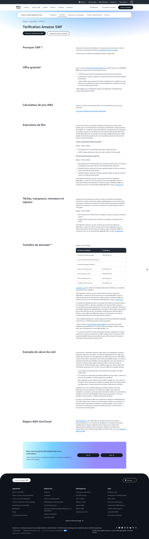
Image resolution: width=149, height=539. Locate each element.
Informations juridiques (115, 515)
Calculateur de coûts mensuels (108, 50)
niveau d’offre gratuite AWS (94, 68)
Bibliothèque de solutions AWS (53, 502)
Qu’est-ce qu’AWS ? (18, 492)
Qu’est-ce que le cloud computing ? (23, 495)
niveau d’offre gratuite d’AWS (96, 324)
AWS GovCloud (80, 421)
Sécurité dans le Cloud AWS (20, 505)
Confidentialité (16, 530)
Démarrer (47, 492)
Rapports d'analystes (50, 514)
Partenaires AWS (49, 517)
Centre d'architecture (50, 505)
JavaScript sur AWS (82, 512)
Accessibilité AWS (113, 512)
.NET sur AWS (80, 499)
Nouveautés (16, 508)
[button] (36, 7)
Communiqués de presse (19, 515)
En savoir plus (119, 185)
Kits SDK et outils (81, 495)
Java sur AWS (80, 505)
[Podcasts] (133, 528)
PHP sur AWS (80, 508)
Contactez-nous (80, 288)
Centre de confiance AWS (51, 499)
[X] (116, 528)
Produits (25, 21)
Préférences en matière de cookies (21, 533)
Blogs (14, 512)
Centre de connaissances (115, 502)
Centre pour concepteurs (83, 492)
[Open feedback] (147, 269)
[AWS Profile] (131, 2)
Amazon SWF (33, 21)
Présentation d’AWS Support (116, 505)
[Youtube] (130, 528)
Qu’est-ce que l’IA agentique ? (21, 499)
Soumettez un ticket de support (117, 495)
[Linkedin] (122, 528)
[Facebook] (119, 528)
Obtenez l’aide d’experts (115, 508)
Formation (47, 495)
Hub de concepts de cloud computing (23, 502)
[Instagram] (125, 528)
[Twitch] (127, 528)
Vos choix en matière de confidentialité (53, 530)
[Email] (136, 528)
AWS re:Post (111, 499)
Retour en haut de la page (73, 521)
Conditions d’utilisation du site (31, 530)
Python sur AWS (81, 502)
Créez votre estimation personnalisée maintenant (91, 111)
